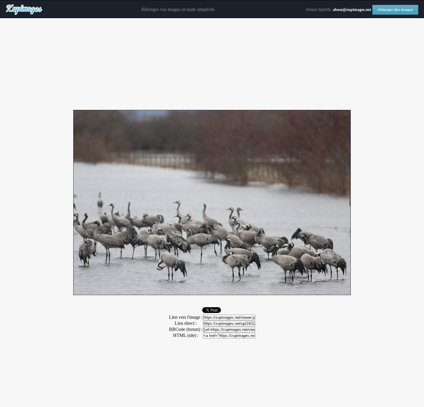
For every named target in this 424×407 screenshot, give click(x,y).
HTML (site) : (185, 335)
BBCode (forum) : (185, 329)
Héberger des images (395, 10)
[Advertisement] (212, 64)
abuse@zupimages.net (352, 9)
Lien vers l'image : (185, 317)
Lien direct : (186, 323)
